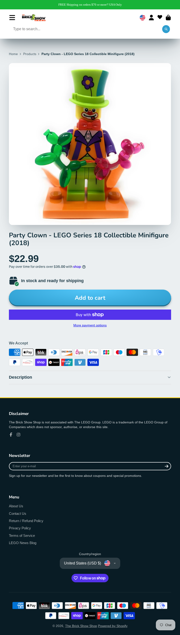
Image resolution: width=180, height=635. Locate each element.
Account (151, 17)
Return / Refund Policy (26, 521)
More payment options (90, 325)
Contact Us (17, 513)
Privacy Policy (20, 528)
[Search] (166, 29)
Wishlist (160, 17)
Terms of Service (22, 536)
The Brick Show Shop (81, 626)
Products (29, 54)
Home (13, 54)
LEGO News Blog (22, 543)
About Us (16, 506)
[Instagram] (18, 435)
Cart (168, 17)
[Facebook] (11, 435)
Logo (33, 17)
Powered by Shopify (113, 626)
